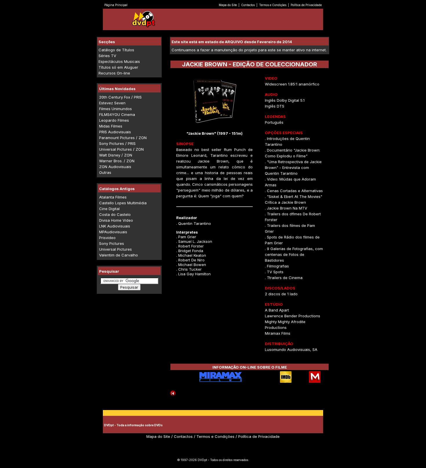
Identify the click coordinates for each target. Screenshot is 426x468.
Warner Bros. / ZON (116, 161)
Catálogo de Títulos (116, 50)
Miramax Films (277, 333)
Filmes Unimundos (115, 108)
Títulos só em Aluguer (118, 67)
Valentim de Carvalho (118, 255)
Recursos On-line (114, 73)
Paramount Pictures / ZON (123, 137)
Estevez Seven (112, 103)
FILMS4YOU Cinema (117, 114)
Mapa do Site (228, 5)
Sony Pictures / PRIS (117, 143)
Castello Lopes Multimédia (123, 203)
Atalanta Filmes (113, 197)
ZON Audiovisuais (115, 166)
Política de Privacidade (306, 5)
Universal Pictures (115, 249)
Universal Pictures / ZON (121, 149)
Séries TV (107, 55)
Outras (105, 172)
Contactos (248, 5)
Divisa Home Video (116, 220)
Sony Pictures (111, 243)
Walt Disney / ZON (115, 155)
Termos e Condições (272, 5)
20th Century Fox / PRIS (120, 97)
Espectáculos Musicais (119, 61)
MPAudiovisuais (113, 232)
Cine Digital (109, 208)
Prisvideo (107, 237)
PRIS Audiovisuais (115, 132)
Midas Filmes (110, 126)
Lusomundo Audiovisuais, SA (291, 349)
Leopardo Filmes (114, 120)
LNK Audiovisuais (114, 226)
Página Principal (116, 5)
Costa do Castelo (115, 214)
